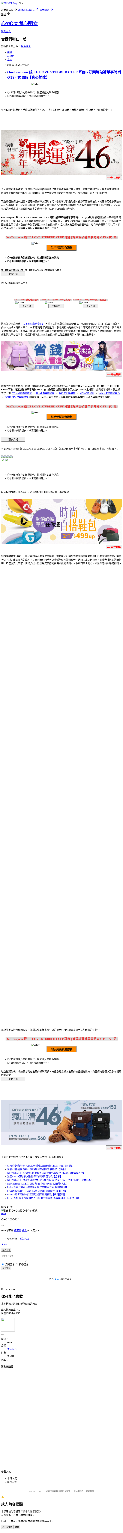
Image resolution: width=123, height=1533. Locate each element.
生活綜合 (26, 46)
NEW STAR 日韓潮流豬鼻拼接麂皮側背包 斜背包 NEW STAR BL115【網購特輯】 (50, 1180)
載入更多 (6, 1250)
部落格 (10, 56)
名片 (9, 59)
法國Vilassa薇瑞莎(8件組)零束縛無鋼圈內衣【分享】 (34, 1176)
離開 (17, 1527)
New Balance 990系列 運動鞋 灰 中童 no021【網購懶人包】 (38, 1183)
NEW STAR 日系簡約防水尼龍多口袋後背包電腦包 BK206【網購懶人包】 (46, 1173)
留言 (24, 1230)
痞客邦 (17, 1230)
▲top (4, 1244)
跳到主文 (6, 31)
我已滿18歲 (7, 1527)
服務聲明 (90, 1491)
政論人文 (24, 1239)
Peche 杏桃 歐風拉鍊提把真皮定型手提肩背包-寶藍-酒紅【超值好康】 (43, 1198)
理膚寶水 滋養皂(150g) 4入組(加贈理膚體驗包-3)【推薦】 (37, 1191)
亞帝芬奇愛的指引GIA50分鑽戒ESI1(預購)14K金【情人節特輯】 (41, 1165)
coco (3, 1213)
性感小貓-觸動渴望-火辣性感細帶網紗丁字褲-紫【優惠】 (37, 1169)
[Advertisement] (62, 1416)
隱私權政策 (78, 1491)
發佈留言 (6, 1268)
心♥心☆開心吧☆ (19, 23)
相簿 (9, 52)
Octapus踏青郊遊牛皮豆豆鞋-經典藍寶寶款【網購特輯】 (36, 1194)
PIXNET (39, 1491)
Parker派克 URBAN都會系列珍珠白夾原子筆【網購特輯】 (37, 1187)
